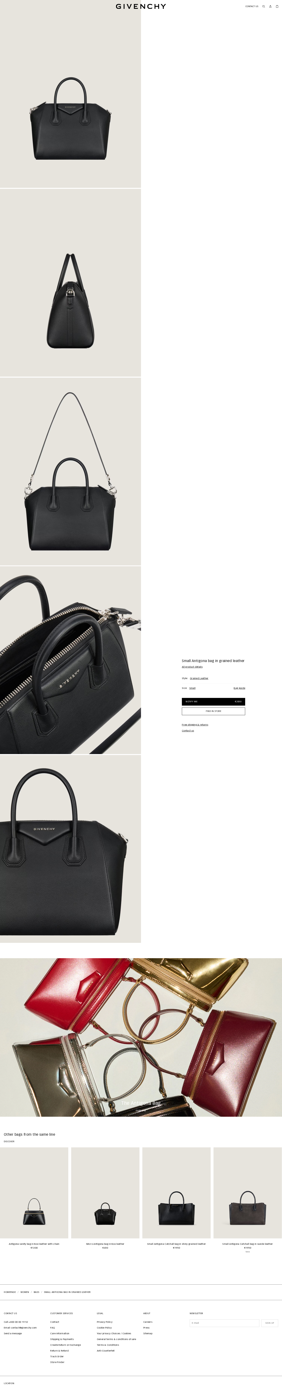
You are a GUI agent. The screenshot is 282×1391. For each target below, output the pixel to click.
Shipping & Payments (62, 1339)
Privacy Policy (104, 1322)
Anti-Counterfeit (106, 1351)
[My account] (270, 6)
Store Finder (57, 1362)
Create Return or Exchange (65, 1345)
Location (9, 1383)
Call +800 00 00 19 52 (16, 1322)
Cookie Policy (104, 1328)
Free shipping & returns (195, 725)
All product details (192, 667)
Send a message (13, 1334)
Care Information (59, 1334)
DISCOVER (9, 1141)
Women (25, 1292)
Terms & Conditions (108, 1345)
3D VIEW (15, 30)
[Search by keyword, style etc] (263, 6)
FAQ (52, 1328)
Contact (54, 1322)
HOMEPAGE (10, 1292)
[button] (70, 94)
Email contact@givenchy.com (20, 1328)
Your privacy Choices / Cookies (114, 1334)
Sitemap (147, 1334)
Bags (36, 1292)
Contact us (252, 6)
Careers (147, 1322)
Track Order (57, 1357)
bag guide (239, 688)
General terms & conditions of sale (116, 1339)
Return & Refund (59, 1351)
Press (146, 1328)
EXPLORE (141, 1111)
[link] (277, 6)
